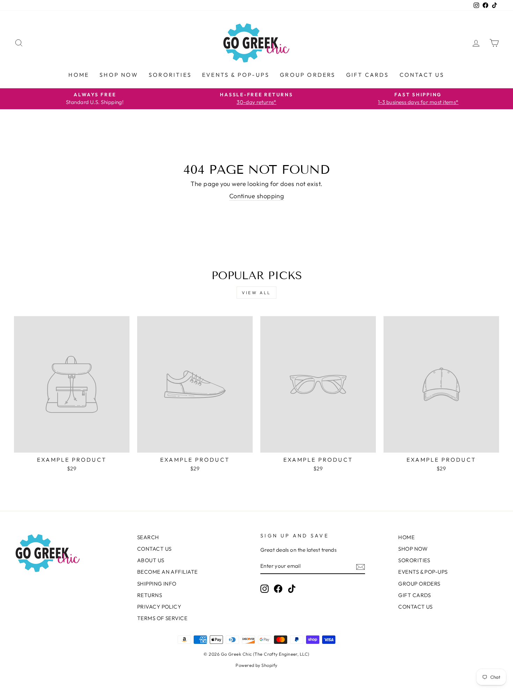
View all (256, 292)
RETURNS (149, 595)
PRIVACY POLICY (159, 606)
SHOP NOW (118, 74)
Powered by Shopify (256, 665)
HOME (78, 74)
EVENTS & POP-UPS (235, 74)
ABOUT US (150, 560)
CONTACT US (422, 74)
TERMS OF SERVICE (162, 618)
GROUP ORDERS (307, 74)
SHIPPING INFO (157, 583)
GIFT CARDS (367, 74)
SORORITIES (170, 74)
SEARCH (148, 537)
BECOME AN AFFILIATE (167, 571)
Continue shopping (256, 196)
